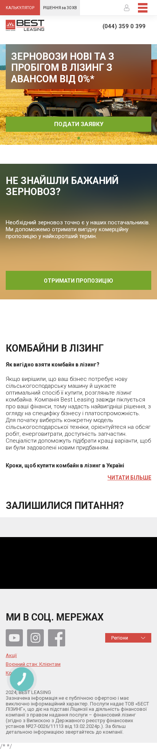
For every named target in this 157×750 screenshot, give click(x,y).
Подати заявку (78, 124)
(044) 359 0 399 (124, 26)
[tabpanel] (78, 94)
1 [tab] (78, 138)
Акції (11, 655)
